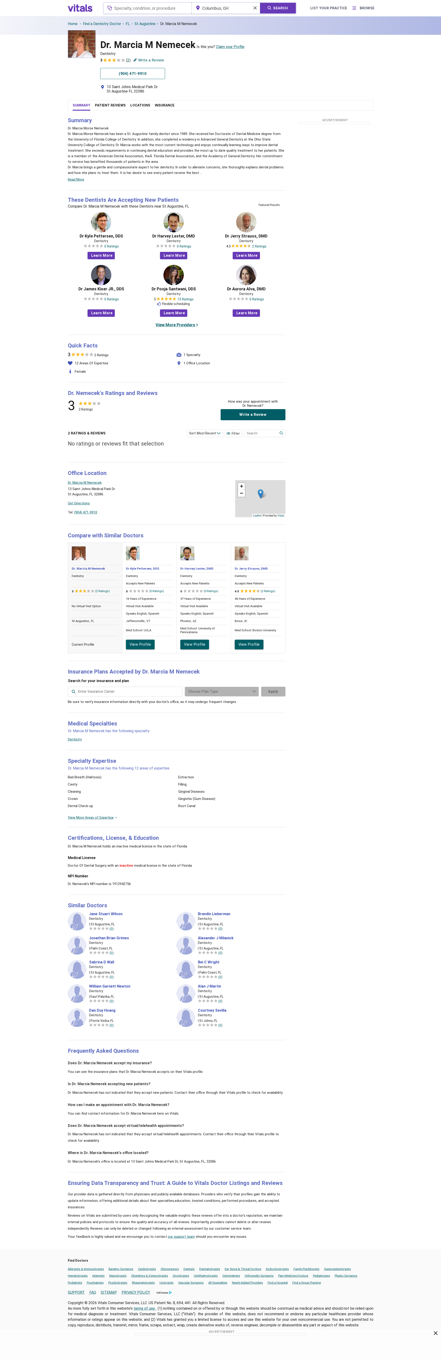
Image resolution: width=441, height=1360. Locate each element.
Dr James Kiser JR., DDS (101, 289)
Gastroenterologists (337, 1269)
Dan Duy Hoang (102, 1010)
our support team (181, 1237)
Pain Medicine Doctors (293, 1275)
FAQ (92, 1292)
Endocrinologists (277, 1269)
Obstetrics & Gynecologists (149, 1275)
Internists (98, 1275)
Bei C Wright (208, 962)
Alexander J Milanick (216, 938)
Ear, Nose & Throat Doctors (243, 1269)
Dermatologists (209, 1269)
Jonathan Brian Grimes (109, 938)
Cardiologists (147, 1269)
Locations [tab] (140, 105)
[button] (260, 494)
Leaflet (257, 515)
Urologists (167, 1282)
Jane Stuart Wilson (105, 914)
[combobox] (147, 8)
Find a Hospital (278, 1282)
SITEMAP (109, 1292)
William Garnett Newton (109, 986)
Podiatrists (75, 1282)
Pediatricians (321, 1275)
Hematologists (78, 1275)
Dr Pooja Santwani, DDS (174, 289)
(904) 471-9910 (85, 512)
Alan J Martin (209, 986)
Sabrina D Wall (101, 962)
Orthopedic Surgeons (259, 1275)
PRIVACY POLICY (136, 1292)
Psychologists (117, 1282)
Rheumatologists (143, 1282)
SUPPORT (76, 1292)
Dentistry (75, 739)
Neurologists (118, 1275)
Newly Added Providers (247, 1282)
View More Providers (175, 324)
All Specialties (217, 1282)
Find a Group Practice (306, 1282)
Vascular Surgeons (191, 1282)
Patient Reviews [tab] (110, 105)
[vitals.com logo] (80, 8)
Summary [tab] (81, 105)
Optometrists (231, 1275)
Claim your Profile (230, 47)
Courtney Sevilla (212, 1010)
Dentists (189, 1269)
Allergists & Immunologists (86, 1269)
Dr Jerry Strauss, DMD (246, 236)
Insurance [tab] (165, 105)
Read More (76, 179)
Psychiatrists (95, 1282)
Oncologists (181, 1275)
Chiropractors (170, 1269)
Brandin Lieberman (214, 914)
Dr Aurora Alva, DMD (246, 289)
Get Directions (79, 503)
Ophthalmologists (206, 1275)
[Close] (436, 1334)
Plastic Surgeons (346, 1275)
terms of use (145, 1308)
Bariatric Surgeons (121, 1269)
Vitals (281, 515)
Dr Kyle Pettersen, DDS (101, 236)
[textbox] (147, 8)
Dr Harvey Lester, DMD (173, 236)
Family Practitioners (306, 1269)
